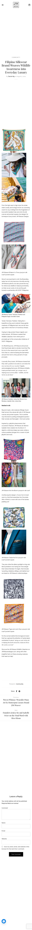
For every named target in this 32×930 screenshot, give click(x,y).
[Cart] (29, 5)
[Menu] (3, 4)
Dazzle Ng (11, 76)
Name (4, 823)
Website (4, 839)
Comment (5, 808)
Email (4, 831)
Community (16, 57)
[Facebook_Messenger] (4, 921)
